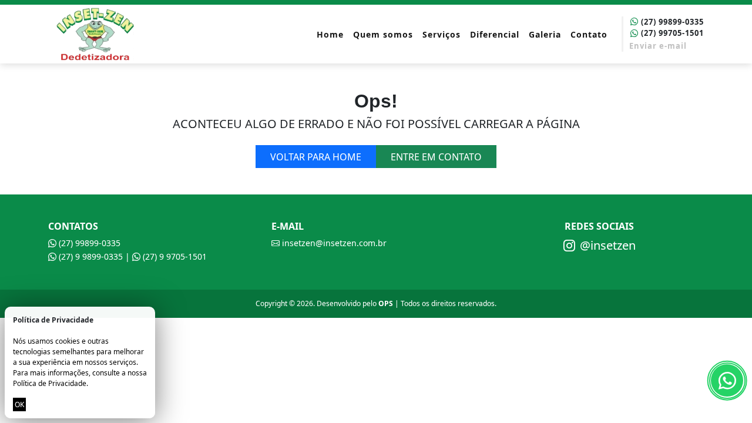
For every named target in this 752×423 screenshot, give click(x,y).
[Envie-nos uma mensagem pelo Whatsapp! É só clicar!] (727, 380)
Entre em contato (436, 156)
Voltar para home (315, 156)
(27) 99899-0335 (671, 21)
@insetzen (608, 245)
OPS (385, 303)
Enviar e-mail (658, 46)
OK (19, 404)
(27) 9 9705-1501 (173, 256)
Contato (588, 34)
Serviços (441, 34)
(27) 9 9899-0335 (89, 256)
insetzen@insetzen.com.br (333, 243)
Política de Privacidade (49, 383)
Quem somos (383, 34)
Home (330, 34)
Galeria (545, 34)
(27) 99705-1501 (671, 33)
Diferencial (494, 34)
